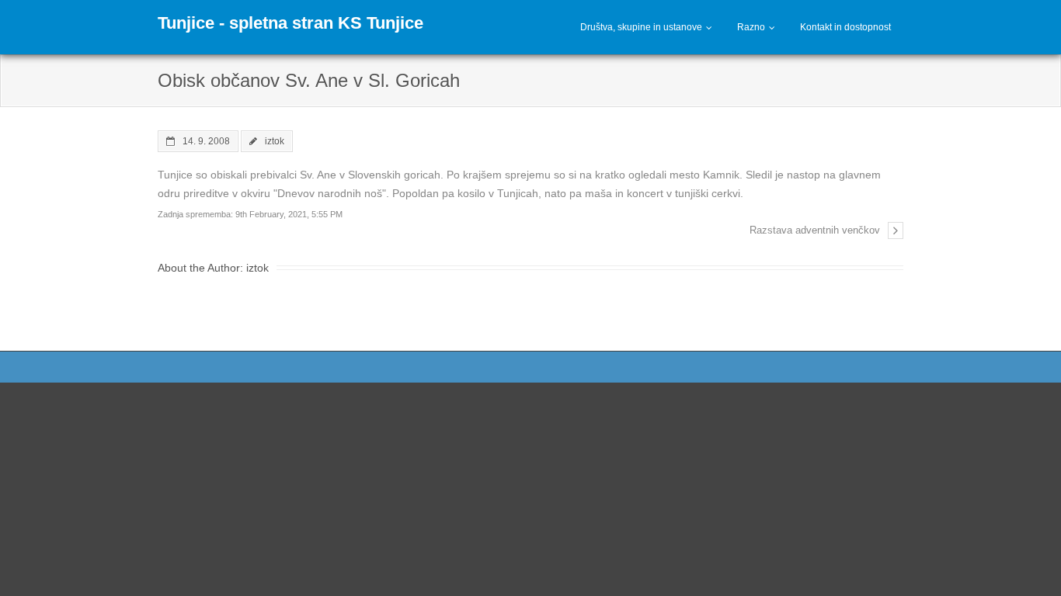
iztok (274, 141)
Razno (751, 27)
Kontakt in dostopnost (845, 27)
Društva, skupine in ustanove (641, 27)
